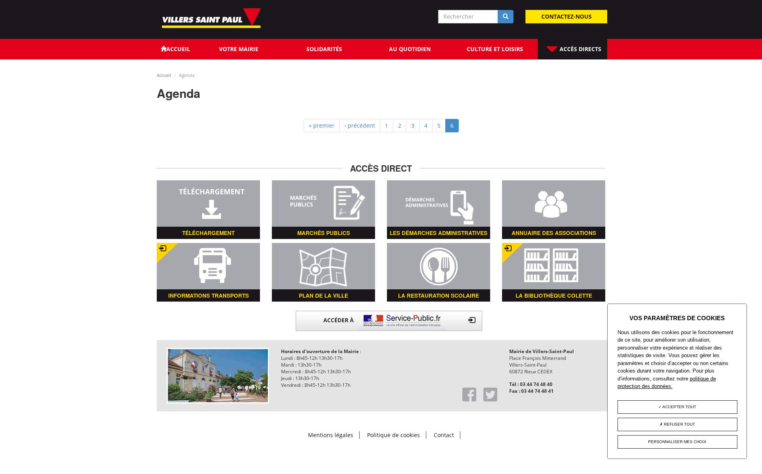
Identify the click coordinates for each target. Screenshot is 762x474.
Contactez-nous (566, 16)
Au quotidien (410, 49)
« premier (322, 125)
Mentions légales (330, 435)
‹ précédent (359, 125)
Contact (444, 435)
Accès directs (579, 49)
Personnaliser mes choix (677, 442)
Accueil (164, 75)
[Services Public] (388, 320)
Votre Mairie (238, 49)
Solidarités (324, 49)
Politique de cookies (393, 435)
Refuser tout (679, 424)
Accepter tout (679, 407)
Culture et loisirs (495, 49)
